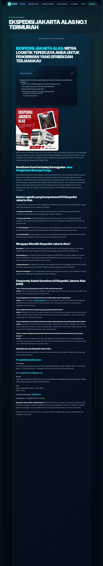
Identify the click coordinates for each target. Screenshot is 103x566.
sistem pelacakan (40, 300)
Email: (18, 373)
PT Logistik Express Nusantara (30, 95)
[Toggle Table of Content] (71, 73)
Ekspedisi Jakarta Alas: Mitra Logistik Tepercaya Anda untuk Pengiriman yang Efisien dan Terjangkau (46, 81)
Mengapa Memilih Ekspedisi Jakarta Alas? (32, 89)
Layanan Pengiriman (62, 4)
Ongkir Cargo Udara (33, 4)
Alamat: (18, 376)
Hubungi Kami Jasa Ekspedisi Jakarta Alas (33, 93)
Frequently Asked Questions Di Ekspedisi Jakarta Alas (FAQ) (37, 91)
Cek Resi (83, 4)
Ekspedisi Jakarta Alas (39, 48)
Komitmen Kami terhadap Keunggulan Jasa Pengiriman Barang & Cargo (40, 84)
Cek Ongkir (22, 4)
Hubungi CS (92, 4)
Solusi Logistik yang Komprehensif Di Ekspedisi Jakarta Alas (37, 86)
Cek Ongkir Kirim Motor (48, 4)
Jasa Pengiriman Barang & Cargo (44, 168)
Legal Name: (20, 398)
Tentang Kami (74, 4)
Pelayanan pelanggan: (23, 394)
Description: (20, 363)
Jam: (17, 385)
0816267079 (36, 394)
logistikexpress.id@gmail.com (32, 373)
